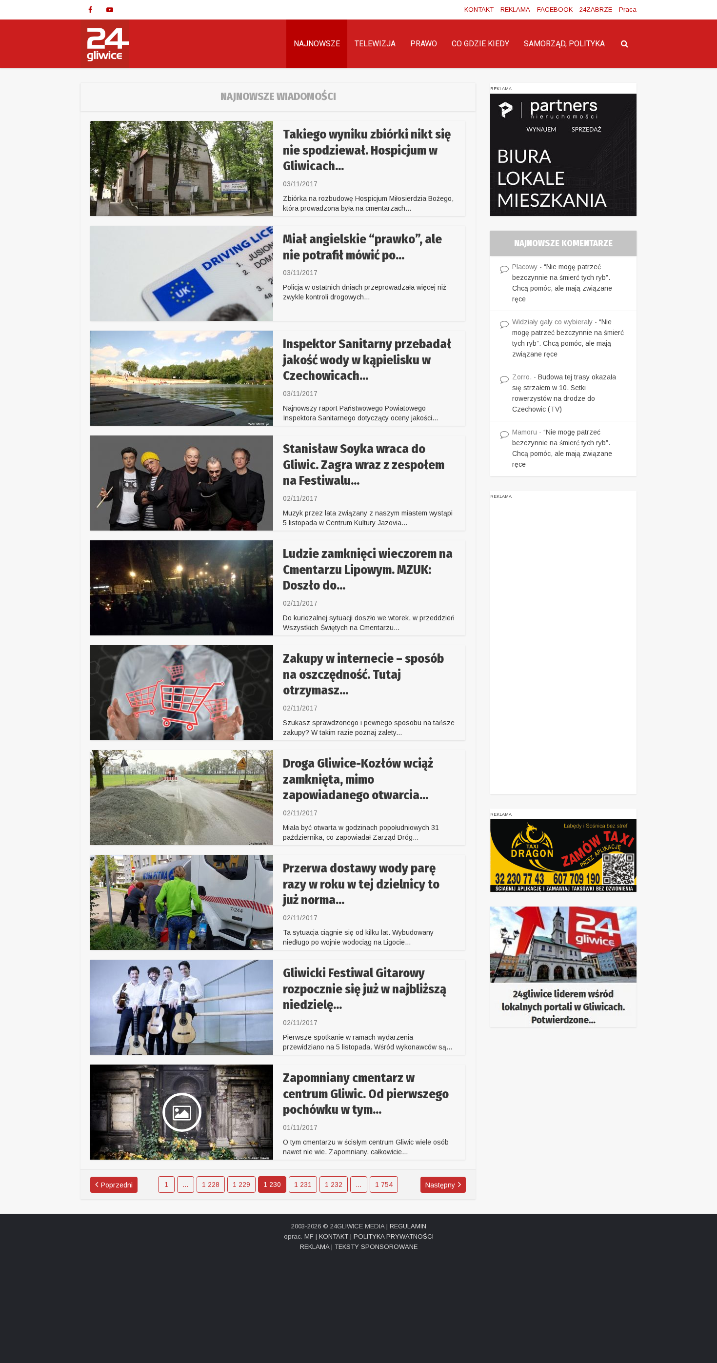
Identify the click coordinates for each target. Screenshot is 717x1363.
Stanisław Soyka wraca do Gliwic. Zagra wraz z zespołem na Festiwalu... (363, 464)
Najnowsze (317, 43)
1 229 (241, 1184)
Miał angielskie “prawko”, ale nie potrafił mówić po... (362, 247)
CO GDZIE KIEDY (480, 43)
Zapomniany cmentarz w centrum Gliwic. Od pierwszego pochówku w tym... (366, 1093)
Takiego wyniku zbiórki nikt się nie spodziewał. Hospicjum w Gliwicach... (367, 150)
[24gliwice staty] (563, 966)
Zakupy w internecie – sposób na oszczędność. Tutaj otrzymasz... (363, 674)
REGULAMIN (408, 1226)
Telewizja (375, 43)
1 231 (303, 1184)
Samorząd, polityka (564, 43)
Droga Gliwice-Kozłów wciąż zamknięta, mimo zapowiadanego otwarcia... (358, 779)
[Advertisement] (563, 647)
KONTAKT (479, 9)
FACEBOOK (555, 9)
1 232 (333, 1184)
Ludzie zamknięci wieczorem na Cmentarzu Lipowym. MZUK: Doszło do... (368, 569)
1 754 (384, 1184)
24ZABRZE (595, 9)
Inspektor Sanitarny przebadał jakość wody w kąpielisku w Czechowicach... (367, 359)
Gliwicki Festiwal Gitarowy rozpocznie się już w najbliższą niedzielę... (364, 989)
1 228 (210, 1184)
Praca (628, 9)
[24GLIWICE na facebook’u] (90, 10)
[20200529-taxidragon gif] (563, 855)
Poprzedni (117, 1185)
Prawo (423, 43)
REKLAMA (515, 9)
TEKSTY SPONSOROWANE (376, 1246)
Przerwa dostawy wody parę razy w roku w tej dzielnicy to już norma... (361, 884)
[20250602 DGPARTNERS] (563, 154)
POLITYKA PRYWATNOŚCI (394, 1236)
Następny (440, 1185)
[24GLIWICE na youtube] (110, 10)
